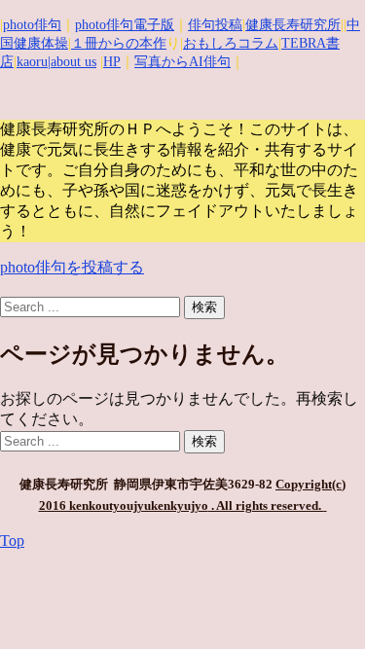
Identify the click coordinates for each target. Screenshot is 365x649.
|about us (72, 61)
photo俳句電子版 (124, 25)
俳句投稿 (215, 25)
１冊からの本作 (118, 43)
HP (112, 61)
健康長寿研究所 (293, 25)
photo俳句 (32, 25)
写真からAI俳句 (182, 61)
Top (12, 540)
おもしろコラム (230, 43)
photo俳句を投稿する (72, 267)
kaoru (32, 61)
